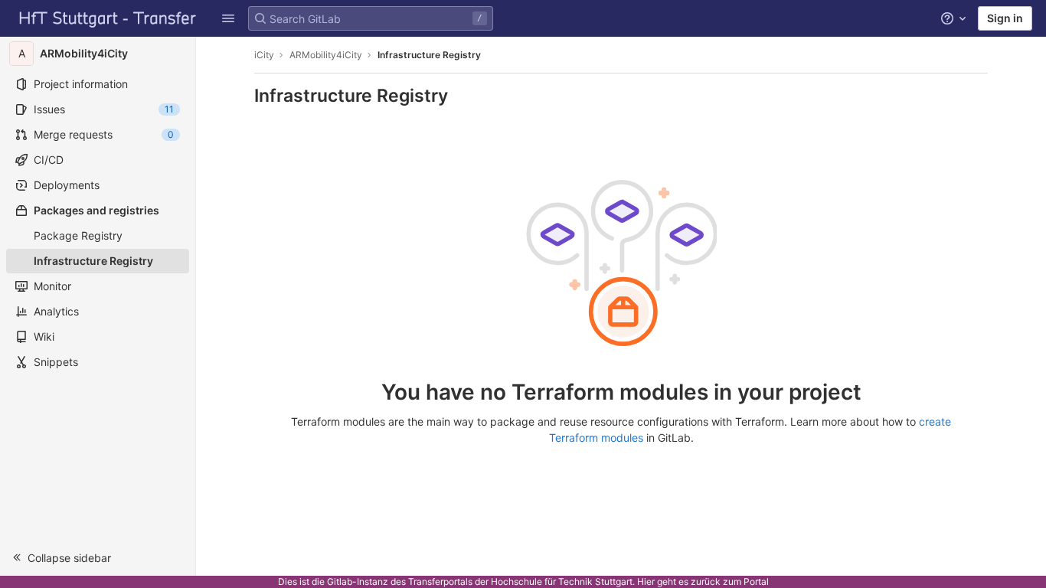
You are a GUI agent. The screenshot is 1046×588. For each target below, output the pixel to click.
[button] (228, 18)
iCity (264, 54)
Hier (646, 581)
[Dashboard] (108, 18)
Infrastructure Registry (429, 54)
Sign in (1005, 17)
